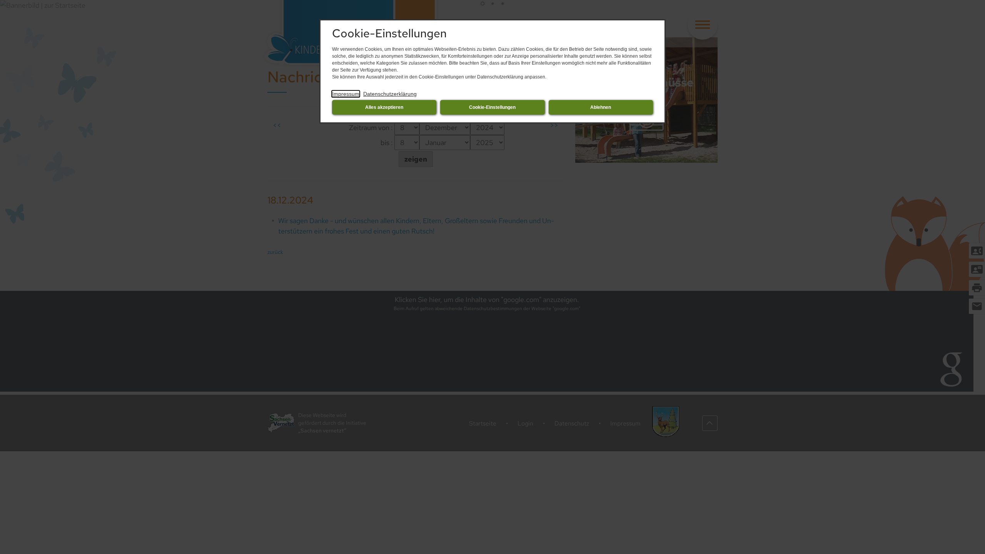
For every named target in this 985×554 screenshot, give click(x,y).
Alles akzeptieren (384, 107)
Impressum (345, 94)
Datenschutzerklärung (390, 94)
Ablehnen (600, 107)
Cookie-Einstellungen (492, 107)
